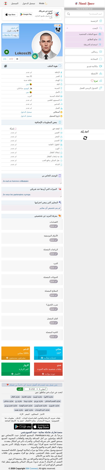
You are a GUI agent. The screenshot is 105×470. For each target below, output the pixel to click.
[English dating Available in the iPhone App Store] (41, 425)
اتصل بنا (21, 421)
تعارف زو (18, 401)
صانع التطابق (92, 39)
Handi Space (86, 3)
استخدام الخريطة (90, 44)
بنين (27, 84)
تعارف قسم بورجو (11, 406)
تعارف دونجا (28, 401)
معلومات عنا (9, 418)
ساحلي (20, 88)
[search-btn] (68, 14)
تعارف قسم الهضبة (25, 406)
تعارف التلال (15, 397)
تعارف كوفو (29, 410)
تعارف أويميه (37, 397)
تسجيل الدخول (28, 3)
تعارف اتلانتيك (26, 397)
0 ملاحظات (7, 35)
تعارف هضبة (19, 410)
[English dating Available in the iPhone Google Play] (23, 425)
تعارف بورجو (38, 401)
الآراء (21, 414)
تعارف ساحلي (8, 401)
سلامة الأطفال (30, 421)
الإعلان (18, 418)
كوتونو (26, 88)
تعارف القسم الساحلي (52, 401)
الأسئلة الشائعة (10, 421)
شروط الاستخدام (43, 421)
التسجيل (14, 3)
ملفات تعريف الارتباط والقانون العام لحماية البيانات (41, 418)
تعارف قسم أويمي (40, 406)
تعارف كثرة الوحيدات (42, 410)
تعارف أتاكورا (48, 397)
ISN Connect (32, 468)
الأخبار (42, 414)
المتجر (27, 414)
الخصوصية (55, 421)
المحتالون (34, 414)
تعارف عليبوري (54, 406)
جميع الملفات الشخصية (88, 34)
